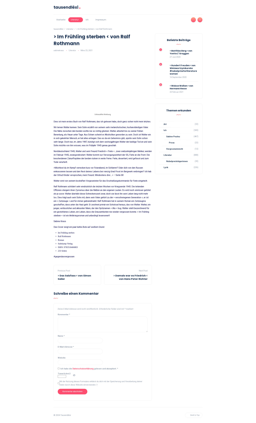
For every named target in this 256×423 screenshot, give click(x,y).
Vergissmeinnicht (174, 149)
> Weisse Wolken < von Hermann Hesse (181, 87)
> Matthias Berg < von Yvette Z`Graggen (181, 52)
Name (61, 336)
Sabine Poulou (173, 136)
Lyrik (166, 167)
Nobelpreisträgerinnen (177, 161)
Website (61, 358)
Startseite (60, 19)
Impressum (101, 19)
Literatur (75, 19)
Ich (87, 19)
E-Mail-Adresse (66, 347)
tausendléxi (67, 7)
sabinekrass (59, 50)
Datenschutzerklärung (83, 368)
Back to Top (195, 415)
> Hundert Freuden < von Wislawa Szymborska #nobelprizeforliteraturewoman (183, 69)
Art (165, 124)
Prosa (171, 142)
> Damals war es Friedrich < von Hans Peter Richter (130, 277)
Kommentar (64, 314)
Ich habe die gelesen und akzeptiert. (89, 368)
